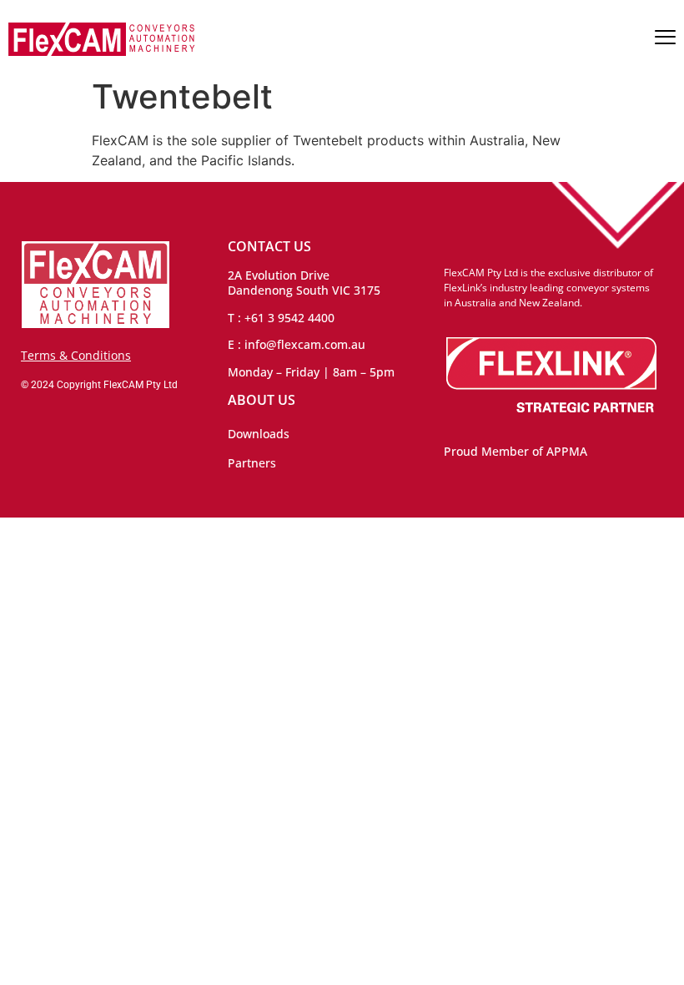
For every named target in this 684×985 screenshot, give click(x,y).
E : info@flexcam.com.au (296, 344)
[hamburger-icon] (665, 39)
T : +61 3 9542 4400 (281, 318)
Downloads (258, 434)
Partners (252, 463)
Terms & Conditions (76, 355)
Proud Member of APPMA (515, 451)
